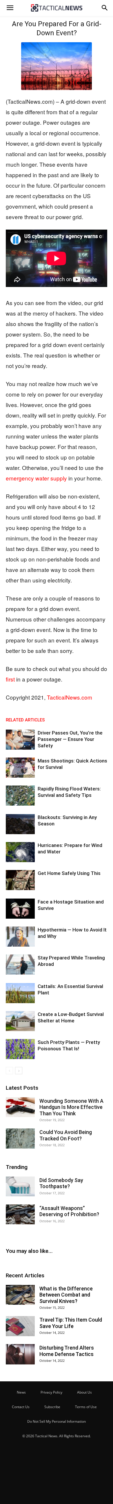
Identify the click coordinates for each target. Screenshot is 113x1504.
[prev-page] (9, 1070)
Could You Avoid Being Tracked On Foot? (65, 1135)
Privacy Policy (51, 1392)
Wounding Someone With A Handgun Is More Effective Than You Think (71, 1107)
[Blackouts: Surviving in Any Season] (20, 824)
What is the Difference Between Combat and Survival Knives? (66, 1294)
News (21, 1392)
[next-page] (18, 1070)
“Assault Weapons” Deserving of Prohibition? (69, 1211)
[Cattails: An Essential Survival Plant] (20, 993)
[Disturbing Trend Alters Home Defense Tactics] (20, 1354)
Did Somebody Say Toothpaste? (61, 1183)
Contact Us (21, 1406)
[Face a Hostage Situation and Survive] (20, 909)
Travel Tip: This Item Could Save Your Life (70, 1323)
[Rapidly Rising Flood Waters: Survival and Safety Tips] (20, 796)
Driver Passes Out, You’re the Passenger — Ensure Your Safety (70, 739)
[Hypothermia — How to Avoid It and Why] (20, 937)
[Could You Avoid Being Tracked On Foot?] (20, 1138)
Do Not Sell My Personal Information (56, 1421)
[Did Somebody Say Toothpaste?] (20, 1187)
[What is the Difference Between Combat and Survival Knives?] (20, 1295)
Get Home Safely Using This (69, 873)
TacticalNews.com (69, 697)
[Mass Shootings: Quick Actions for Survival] (20, 768)
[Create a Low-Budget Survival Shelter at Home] (20, 1021)
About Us (84, 1392)
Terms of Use (86, 1406)
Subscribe (52, 1406)
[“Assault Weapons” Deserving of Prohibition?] (20, 1214)
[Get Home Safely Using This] (20, 880)
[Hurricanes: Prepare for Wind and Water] (20, 852)
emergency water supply (36, 478)
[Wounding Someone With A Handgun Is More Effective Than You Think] (20, 1107)
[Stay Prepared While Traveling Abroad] (20, 964)
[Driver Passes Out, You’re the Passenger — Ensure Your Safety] (20, 740)
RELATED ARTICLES (25, 720)
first (10, 679)
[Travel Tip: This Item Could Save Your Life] (20, 1326)
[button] (10, 8)
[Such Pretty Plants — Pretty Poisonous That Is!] (20, 1049)
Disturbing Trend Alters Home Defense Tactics (66, 1351)
